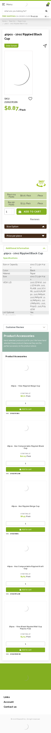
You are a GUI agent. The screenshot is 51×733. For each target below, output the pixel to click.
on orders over (20, 16)
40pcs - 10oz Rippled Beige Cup (25, 386)
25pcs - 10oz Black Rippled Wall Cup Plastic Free (25, 627)
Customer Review (15, 327)
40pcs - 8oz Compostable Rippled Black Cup (25, 447)
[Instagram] (25, 685)
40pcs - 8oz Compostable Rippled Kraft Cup (25, 567)
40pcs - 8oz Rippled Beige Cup (25, 506)
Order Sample (11, 46)
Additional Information (17, 248)
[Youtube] (34, 685)
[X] (20, 685)
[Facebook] (16, 685)
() (48, 17)
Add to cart (27, 409)
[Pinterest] (29, 685)
